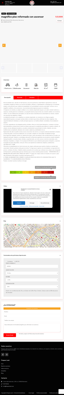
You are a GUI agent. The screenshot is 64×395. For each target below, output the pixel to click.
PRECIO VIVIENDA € (10, 263)
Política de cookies (24, 206)
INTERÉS (8, 277)
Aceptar (19, 203)
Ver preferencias (45, 203)
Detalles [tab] (32, 97)
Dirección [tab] (19, 97)
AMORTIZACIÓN (10, 270)
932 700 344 (53, 1)
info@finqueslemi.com (55, 2)
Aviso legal (41, 206)
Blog (2, 373)
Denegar (32, 203)
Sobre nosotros (5, 368)
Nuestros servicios (5, 366)
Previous (2, 67)
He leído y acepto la (31, 333)
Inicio (2, 364)
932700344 (6, 384)
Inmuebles (3, 371)
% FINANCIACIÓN (10, 283)
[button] (50, 189)
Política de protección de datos (36, 334)
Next (61, 67)
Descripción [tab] (7, 97)
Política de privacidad (33, 206)
